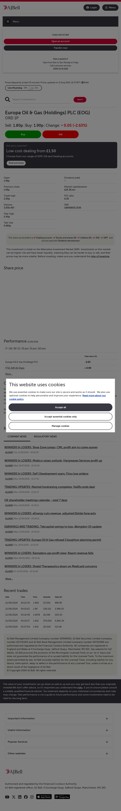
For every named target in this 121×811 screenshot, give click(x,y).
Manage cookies (60, 426)
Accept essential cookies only (60, 416)
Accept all (60, 407)
